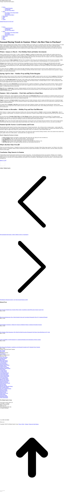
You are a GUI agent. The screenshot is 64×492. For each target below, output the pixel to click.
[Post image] (3, 308)
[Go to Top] (32, 489)
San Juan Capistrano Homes (5, 388)
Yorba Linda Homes (4, 397)
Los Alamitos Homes (4, 378)
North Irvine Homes (4, 381)
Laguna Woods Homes (4, 376)
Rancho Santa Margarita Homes (6, 386)
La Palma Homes (3, 371)
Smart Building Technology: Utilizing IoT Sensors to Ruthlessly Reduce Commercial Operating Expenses (21, 324)
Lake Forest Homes (4, 377)
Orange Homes (3, 384)
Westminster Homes (4, 396)
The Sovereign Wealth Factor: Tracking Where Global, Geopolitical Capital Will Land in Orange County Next (22, 309)
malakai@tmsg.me (3, 21)
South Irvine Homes (4, 393)
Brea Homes (2, 359)
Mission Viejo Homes (4, 379)
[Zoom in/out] (4, 490)
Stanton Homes (3, 391)
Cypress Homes (3, 362)
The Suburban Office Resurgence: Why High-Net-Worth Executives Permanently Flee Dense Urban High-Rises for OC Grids (25, 332)
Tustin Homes (3, 394)
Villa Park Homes (3, 395)
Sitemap (26, 424)
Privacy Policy (21, 424)
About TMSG (3, 353)
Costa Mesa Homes (4, 361)
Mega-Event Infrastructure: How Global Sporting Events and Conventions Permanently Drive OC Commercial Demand (23, 317)
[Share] (1, 490)
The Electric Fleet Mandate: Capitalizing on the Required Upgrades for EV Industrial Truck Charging (20, 347)
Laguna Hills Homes (4, 374)
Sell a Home (2, 351)
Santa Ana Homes (3, 389)
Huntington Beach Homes (5, 368)
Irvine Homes (2, 369)
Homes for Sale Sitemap (34, 424)
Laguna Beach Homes (4, 372)
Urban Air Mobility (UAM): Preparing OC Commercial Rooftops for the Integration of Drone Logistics (20, 339)
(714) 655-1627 (10, 21)
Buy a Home (2, 350)
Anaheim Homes (3, 358)
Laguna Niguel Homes (4, 375)
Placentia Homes (3, 385)
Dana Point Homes (4, 363)
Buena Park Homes (4, 360)
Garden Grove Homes (4, 367)
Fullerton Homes (3, 366)
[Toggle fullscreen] (3, 490)
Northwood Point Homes (5, 383)
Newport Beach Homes (4, 380)
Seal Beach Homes (4, 390)
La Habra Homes (3, 370)
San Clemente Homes (4, 387)
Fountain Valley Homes (4, 365)
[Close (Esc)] (0, 490)
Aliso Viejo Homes (4, 357)
